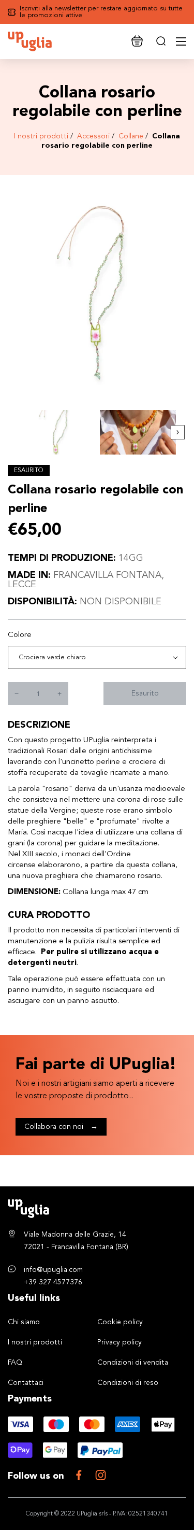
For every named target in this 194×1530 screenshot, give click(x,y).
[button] (178, 433)
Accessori (93, 136)
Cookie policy (120, 1322)
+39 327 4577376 (53, 1282)
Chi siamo (24, 1322)
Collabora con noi (61, 1126)
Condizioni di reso (127, 1382)
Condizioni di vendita (132, 1362)
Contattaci (25, 1382)
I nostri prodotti (41, 136)
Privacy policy (119, 1342)
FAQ (15, 1362)
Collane (130, 136)
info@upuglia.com (53, 1269)
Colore (20, 635)
